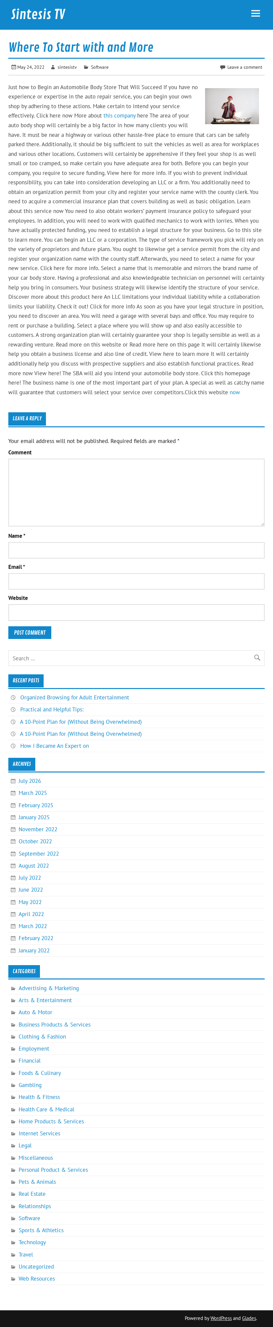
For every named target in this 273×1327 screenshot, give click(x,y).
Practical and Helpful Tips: (52, 709)
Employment (34, 1048)
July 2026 (30, 781)
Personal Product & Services (53, 1169)
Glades (249, 1318)
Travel (26, 1254)
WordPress (221, 1318)
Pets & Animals (37, 1181)
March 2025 (33, 793)
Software (100, 67)
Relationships (35, 1206)
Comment (20, 452)
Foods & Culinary (40, 1073)
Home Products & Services (51, 1121)
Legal (25, 1145)
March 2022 (33, 926)
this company (120, 115)
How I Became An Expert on (54, 745)
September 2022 (39, 853)
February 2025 (36, 805)
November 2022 (38, 829)
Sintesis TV (38, 14)
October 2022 (35, 841)
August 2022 (34, 865)
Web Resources (37, 1278)
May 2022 (30, 902)
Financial (30, 1060)
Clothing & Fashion (42, 1036)
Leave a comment (244, 67)
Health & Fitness (39, 1097)
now (235, 392)
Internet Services (39, 1133)
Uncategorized (36, 1266)
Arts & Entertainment (45, 1000)
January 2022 (34, 950)
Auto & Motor (35, 1012)
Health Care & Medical (46, 1109)
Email (16, 567)
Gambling (30, 1085)
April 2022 (31, 914)
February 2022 (36, 938)
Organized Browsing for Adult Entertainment (74, 697)
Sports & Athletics (41, 1230)
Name (16, 536)
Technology (32, 1242)
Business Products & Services (55, 1024)
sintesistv (67, 67)
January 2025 (34, 817)
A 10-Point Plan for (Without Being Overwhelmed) (81, 721)
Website (18, 598)
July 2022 (30, 877)
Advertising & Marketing (49, 988)
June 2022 (31, 889)
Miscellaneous (36, 1157)
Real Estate (32, 1193)
